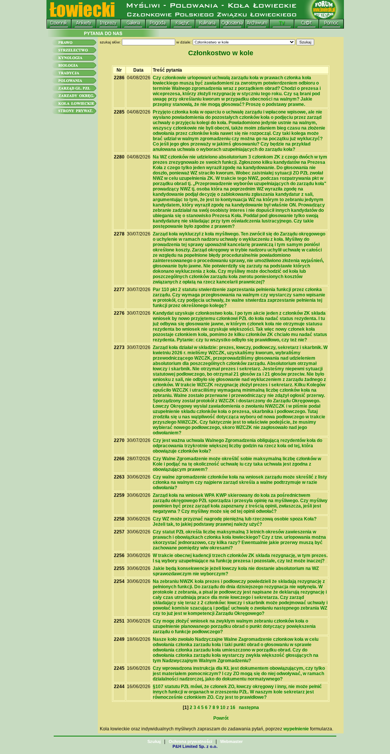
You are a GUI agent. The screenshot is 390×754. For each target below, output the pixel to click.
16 (232, 707)
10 (222, 707)
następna (248, 707)
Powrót (221, 718)
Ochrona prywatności (190, 741)
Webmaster (231, 741)
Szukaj (154, 741)
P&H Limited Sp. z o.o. (195, 746)
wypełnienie (296, 729)
